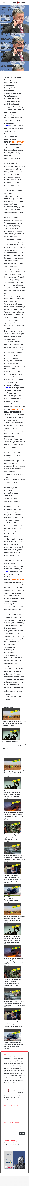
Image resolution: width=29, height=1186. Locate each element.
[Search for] (8, 3)
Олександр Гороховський (7, 69)
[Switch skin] (11, 3)
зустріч (12, 153)
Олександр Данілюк (16, 531)
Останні (6, 755)
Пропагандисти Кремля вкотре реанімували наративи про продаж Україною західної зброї (14, 857)
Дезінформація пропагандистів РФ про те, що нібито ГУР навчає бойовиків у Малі (14, 723)
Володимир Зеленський (13, 631)
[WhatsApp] (4, 701)
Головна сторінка (6, 6)
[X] (0, 1173)
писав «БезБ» (15, 350)
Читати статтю (8, 698)
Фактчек (14, 6)
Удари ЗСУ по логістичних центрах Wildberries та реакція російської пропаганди (14, 899)
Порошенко (18, 691)
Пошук (5, 1131)
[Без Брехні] (19, 2)
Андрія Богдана (10, 593)
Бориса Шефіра (13, 425)
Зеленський (8, 691)
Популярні (6, 756)
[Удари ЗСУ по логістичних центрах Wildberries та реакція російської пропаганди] (12, 895)
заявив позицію (14, 677)
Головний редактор (9, 1142)
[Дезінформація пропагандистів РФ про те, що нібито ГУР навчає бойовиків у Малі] (11, 719)
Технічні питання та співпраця (11, 1144)
